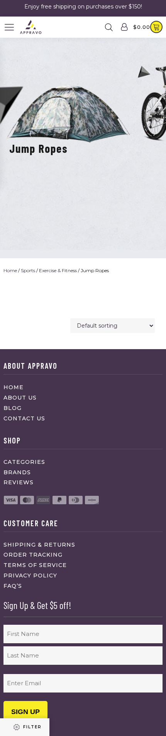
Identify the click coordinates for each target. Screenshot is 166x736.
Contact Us (24, 418)
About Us (20, 397)
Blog (12, 408)
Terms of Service (35, 565)
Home (10, 270)
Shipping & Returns (39, 544)
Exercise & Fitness (58, 270)
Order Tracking (33, 554)
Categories (24, 461)
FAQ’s (12, 585)
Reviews (18, 482)
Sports (28, 270)
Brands (17, 472)
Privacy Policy (30, 575)
